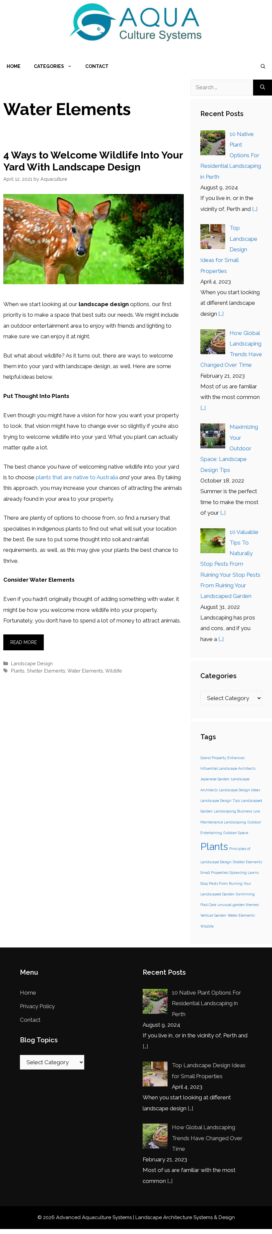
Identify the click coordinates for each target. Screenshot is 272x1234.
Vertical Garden (213, 915)
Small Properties (214, 873)
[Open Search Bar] (263, 66)
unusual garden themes (238, 905)
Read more (23, 642)
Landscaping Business (233, 811)
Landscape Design (32, 663)
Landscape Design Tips (220, 801)
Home (14, 66)
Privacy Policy (37, 1006)
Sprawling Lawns (244, 873)
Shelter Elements (46, 671)
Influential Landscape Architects (227, 768)
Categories (49, 66)
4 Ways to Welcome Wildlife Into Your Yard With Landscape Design (93, 161)
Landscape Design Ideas (239, 790)
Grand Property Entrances (222, 758)
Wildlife (113, 671)
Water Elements (85, 671)
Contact (96, 66)
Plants (18, 671)
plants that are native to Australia (77, 477)
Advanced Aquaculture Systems (94, 1217)
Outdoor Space (235, 833)
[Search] (262, 88)
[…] (255, 209)
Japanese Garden (215, 779)
